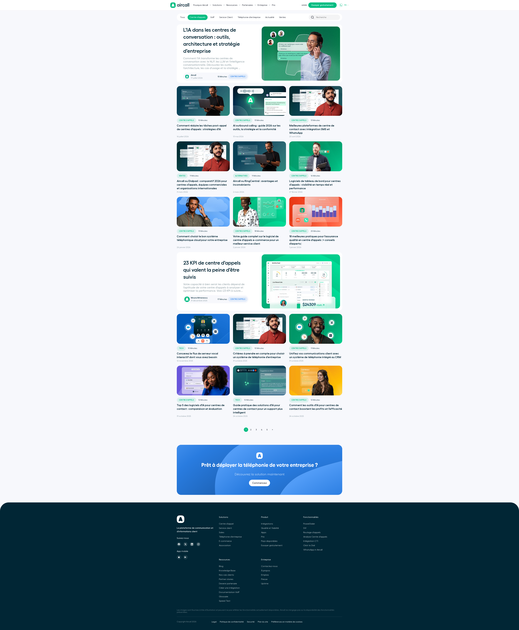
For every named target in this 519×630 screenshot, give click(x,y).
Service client (225, 528)
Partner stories (226, 579)
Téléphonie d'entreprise (249, 17)
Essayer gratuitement (322, 5)
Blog (221, 566)
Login (304, 5)
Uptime (264, 584)
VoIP (212, 17)
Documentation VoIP (229, 592)
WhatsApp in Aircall (312, 550)
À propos (265, 571)
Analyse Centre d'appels (315, 537)
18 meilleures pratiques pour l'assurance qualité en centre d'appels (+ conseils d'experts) (313, 240)
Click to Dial (309, 545)
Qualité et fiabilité (270, 528)
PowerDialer (309, 524)
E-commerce (225, 541)
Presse (264, 579)
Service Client (226, 17)
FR (345, 5)
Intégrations (267, 524)
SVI (304, 528)
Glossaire (223, 597)
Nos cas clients (226, 575)
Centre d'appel (226, 524)
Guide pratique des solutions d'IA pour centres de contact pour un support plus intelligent (258, 409)
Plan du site (263, 622)
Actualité (269, 17)
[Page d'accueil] (179, 5)
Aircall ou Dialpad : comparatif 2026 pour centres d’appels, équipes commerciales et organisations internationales (202, 185)
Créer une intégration (229, 588)
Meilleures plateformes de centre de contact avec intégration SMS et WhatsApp (311, 129)
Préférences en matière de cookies (286, 622)
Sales (221, 532)
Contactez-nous (269, 566)
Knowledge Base (227, 571)
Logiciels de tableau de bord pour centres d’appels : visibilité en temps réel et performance (315, 185)
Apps (263, 532)
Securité (250, 622)
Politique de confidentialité (232, 622)
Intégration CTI (310, 541)
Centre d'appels (197, 17)
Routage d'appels (312, 532)
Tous (182, 17)
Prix (273, 5)
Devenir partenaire (228, 584)
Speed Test (224, 601)
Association (225, 545)
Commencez (259, 483)
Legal (214, 622)
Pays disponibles (269, 541)
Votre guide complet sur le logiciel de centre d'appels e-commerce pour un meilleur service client (256, 240)
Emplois (265, 575)
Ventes (282, 17)
